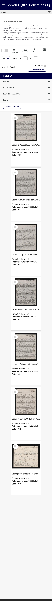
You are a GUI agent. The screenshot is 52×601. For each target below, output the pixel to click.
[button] (25, 50)
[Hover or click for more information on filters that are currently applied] (45, 65)
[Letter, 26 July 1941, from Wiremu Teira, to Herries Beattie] (26, 237)
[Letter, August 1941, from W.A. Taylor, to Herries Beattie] (26, 292)
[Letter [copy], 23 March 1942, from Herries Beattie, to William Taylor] (26, 456)
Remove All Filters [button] (37, 70)
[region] (26, 92)
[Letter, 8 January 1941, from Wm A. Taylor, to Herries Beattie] (26, 182)
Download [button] (14, 50)
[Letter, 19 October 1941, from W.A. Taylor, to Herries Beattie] (26, 347)
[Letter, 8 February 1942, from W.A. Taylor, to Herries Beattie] (26, 401)
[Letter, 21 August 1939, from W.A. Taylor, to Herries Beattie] (26, 127)
